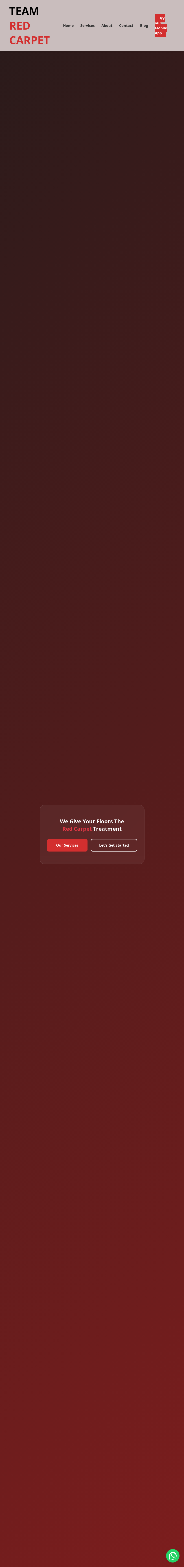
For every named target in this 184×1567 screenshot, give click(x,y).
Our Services (67, 845)
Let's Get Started (114, 845)
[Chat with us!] (173, 1556)
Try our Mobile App (161, 25)
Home (68, 25)
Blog (144, 25)
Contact (126, 25)
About (106, 25)
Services (87, 25)
